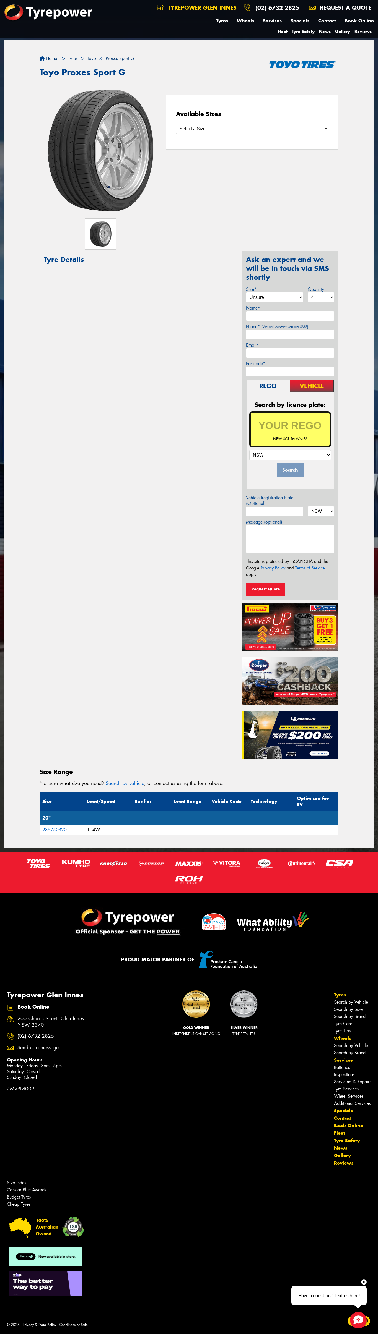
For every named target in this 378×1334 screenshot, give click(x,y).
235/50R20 (54, 830)
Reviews (363, 31)
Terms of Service (310, 568)
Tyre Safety (303, 31)
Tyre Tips (342, 1031)
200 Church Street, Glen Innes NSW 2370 (50, 1022)
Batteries (342, 1067)
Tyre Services (346, 1089)
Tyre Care (343, 1024)
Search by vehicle (125, 783)
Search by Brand (350, 1016)
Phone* (277, 326)
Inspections (344, 1074)
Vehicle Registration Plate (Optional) (269, 500)
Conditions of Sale (73, 1324)
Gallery (342, 31)
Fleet (283, 31)
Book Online (359, 21)
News (325, 31)
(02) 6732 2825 (277, 7)
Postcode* (255, 364)
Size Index (17, 1183)
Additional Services (352, 1103)
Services (272, 21)
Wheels (245, 21)
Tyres (222, 21)
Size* (251, 289)
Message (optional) (264, 522)
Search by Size (348, 1009)
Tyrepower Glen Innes (201, 7)
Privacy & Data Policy (39, 1324)
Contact (327, 21)
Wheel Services (348, 1096)
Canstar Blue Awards (26, 1190)
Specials (300, 21)
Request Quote (266, 589)
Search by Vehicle (351, 1002)
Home (51, 58)
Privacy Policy (273, 568)
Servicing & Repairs (352, 1082)
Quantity (316, 289)
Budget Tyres (19, 1197)
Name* (253, 308)
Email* (252, 345)
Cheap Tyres (18, 1204)
